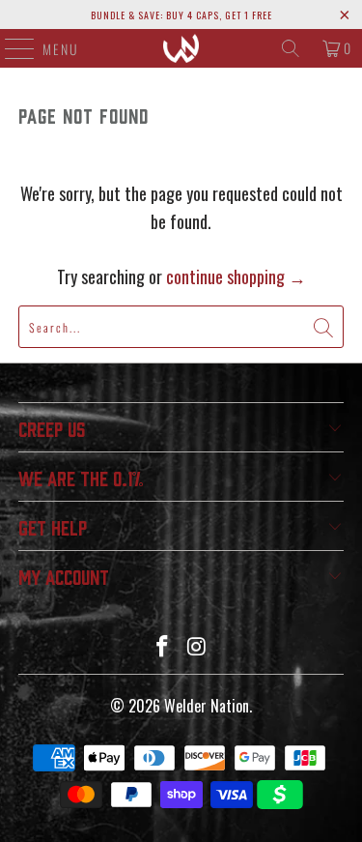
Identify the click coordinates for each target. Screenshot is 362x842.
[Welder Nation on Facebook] (163, 646)
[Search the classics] (290, 48)
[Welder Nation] (181, 48)
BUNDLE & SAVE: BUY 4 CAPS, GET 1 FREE (181, 15)
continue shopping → (236, 276)
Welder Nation (206, 705)
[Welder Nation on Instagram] (197, 646)
